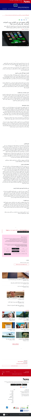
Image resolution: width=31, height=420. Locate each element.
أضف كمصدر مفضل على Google (22, 231)
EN (13, 0)
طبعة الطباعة (19, 0)
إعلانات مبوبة (11, 390)
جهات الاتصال (11, 396)
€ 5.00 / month (15, 251)
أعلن (12, 398)
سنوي (7, 248)
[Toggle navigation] (21, 2)
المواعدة (12, 402)
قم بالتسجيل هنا (4, 8)
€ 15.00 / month (8, 251)
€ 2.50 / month (23, 251)
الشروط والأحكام (11, 397)
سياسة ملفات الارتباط (10, 399)
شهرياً (15, 248)
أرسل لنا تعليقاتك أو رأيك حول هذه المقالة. (21, 264)
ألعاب (12, 401)
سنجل (23, 248)
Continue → (7, 254)
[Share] (28, 280)
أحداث (12, 400)
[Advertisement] (15, 55)
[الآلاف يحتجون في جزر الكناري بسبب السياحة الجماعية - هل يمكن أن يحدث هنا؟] (15, 38)
